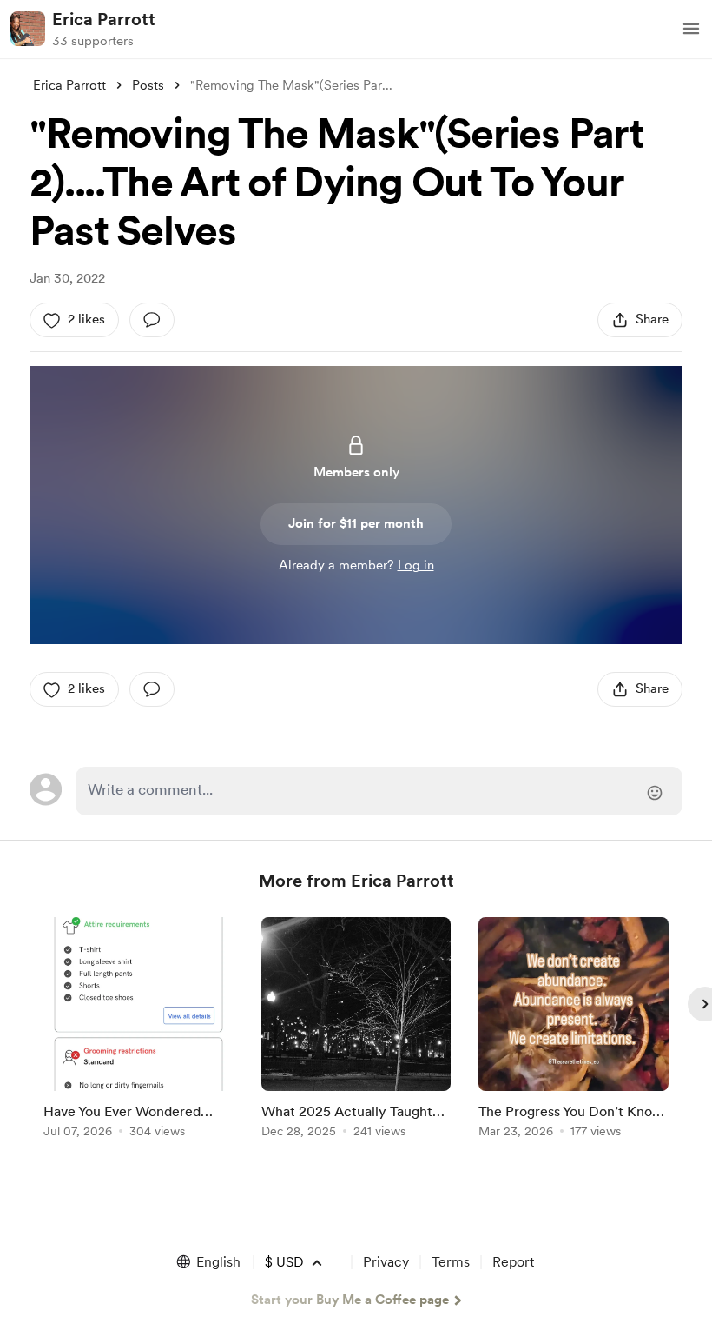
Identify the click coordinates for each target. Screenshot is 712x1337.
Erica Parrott (103, 19)
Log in (416, 565)
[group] (138, 1030)
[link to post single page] (138, 1030)
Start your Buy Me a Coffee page (350, 1299)
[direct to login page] (379, 791)
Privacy (386, 1262)
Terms (451, 1262)
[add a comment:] (152, 320)
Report (513, 1262)
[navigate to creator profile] (27, 28)
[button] (691, 28)
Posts (148, 85)
